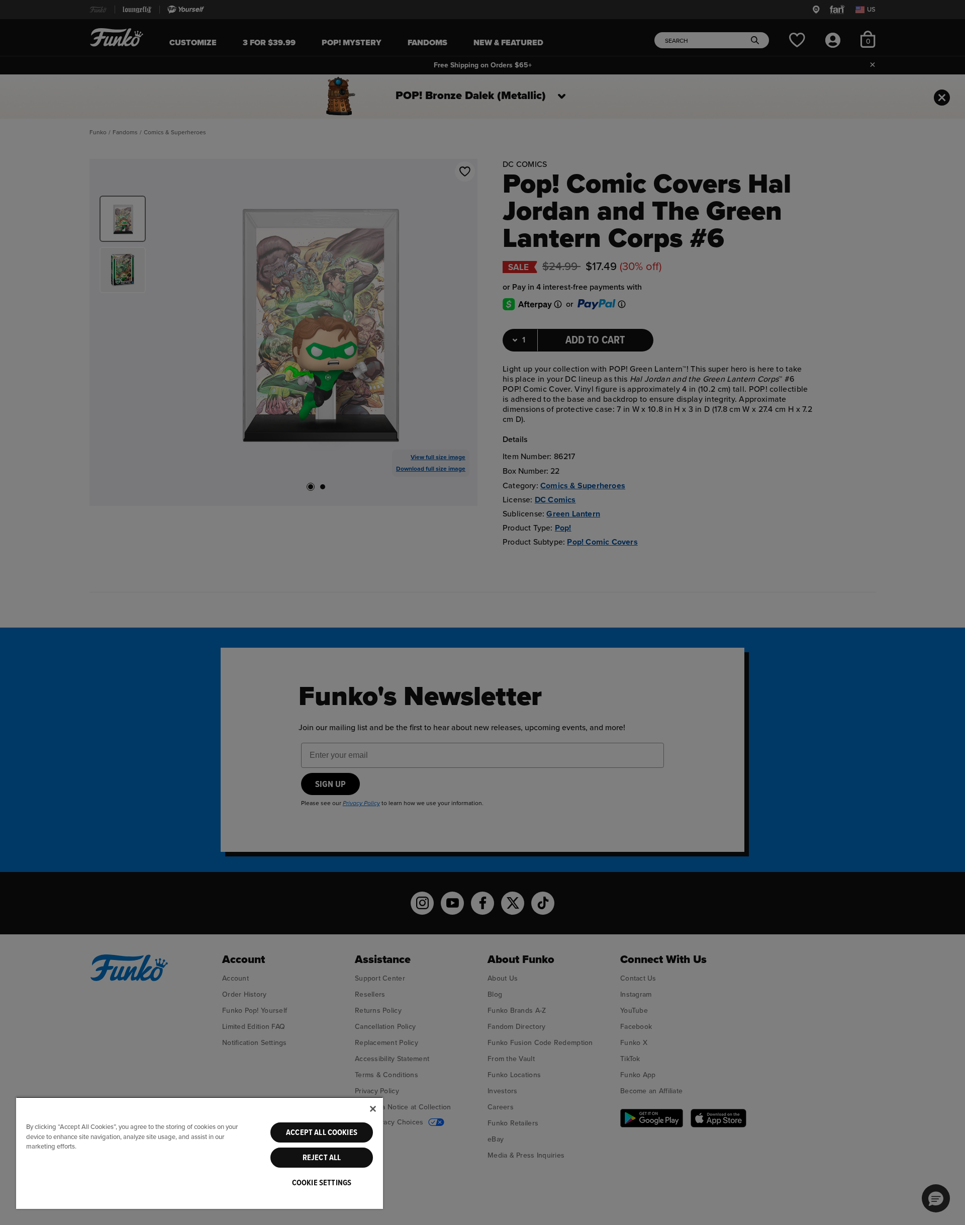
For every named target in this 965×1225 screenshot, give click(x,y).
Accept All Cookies (321, 1132)
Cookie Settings (321, 1183)
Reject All (322, 1158)
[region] (199, 1153)
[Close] (373, 1109)
